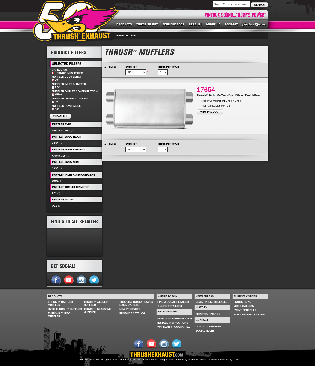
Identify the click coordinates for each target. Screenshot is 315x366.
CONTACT (231, 24)
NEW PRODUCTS (129, 309)
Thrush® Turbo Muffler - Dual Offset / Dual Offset (228, 95)
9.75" (55, 168)
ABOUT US (213, 24)
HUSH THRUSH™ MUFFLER (65, 309)
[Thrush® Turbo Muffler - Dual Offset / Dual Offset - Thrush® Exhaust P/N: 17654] (150, 109)
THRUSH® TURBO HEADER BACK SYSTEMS (136, 303)
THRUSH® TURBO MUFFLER (59, 315)
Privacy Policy (231, 359)
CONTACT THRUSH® (208, 326)
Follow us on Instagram (81, 279)
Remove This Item (53, 73)
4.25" (55, 143)
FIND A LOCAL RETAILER (173, 302)
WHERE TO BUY (147, 24)
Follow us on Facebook (56, 279)
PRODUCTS (124, 24)
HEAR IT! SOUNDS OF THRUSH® (195, 24)
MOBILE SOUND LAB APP (249, 314)
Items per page (168, 66)
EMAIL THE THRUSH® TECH (175, 318)
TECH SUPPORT (173, 24)
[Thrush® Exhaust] (76, 4)
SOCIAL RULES (205, 330)
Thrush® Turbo (61, 130)
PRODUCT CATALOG (132, 313)
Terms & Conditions (208, 359)
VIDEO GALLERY (244, 306)
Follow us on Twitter (94, 279)
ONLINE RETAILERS (170, 306)
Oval (54, 205)
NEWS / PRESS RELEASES (211, 302)
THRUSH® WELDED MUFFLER (96, 303)
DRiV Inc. (95, 359)
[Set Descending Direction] (148, 72)
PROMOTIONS (242, 302)
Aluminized (59, 155)
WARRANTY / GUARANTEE (174, 326)
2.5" (54, 193)
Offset (55, 180)
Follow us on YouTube (68, 279)
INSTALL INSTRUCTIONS (173, 322)
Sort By (131, 66)
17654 (206, 89)
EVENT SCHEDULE (245, 310)
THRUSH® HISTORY (208, 314)
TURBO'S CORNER (254, 24)
